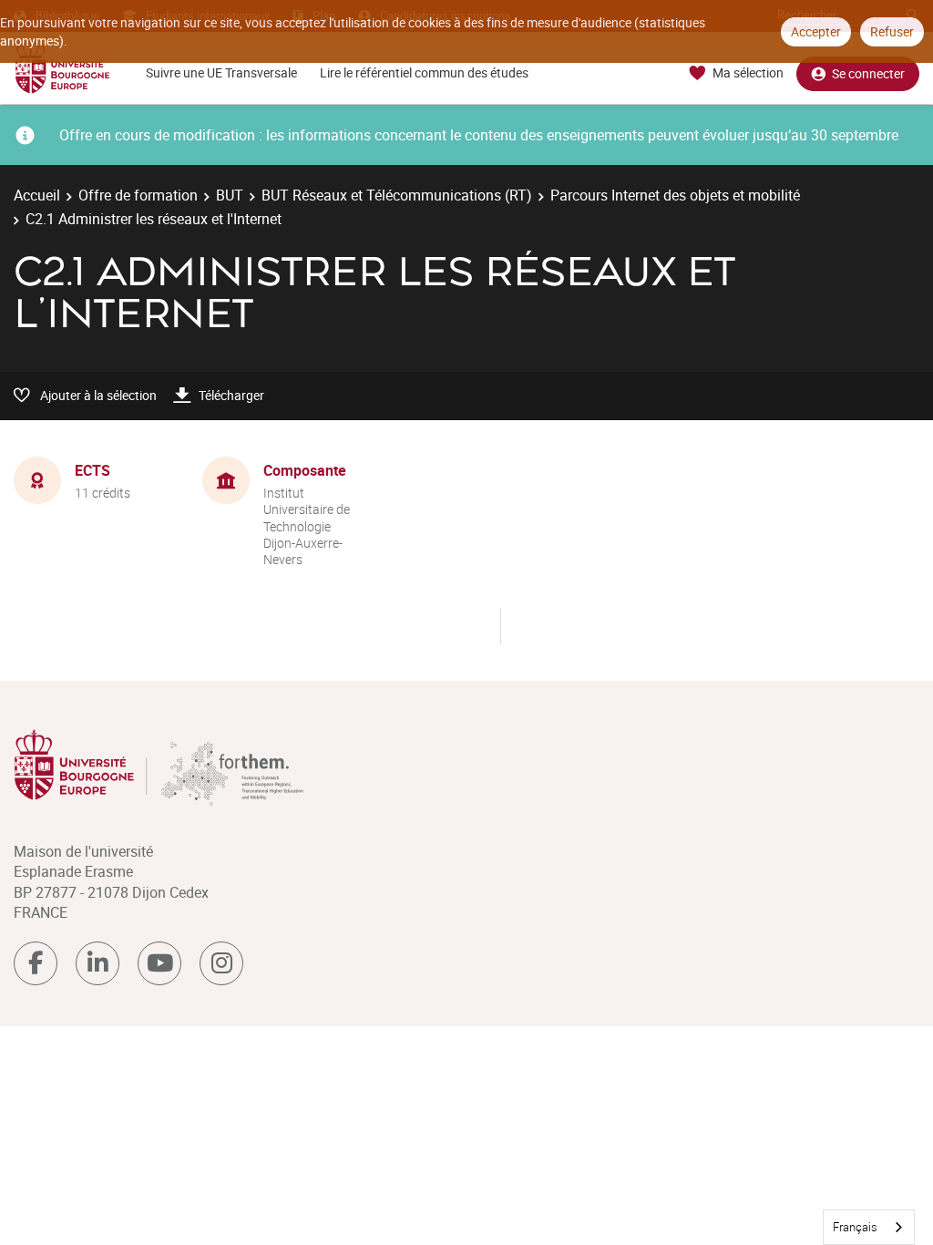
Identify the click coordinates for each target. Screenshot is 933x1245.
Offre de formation (138, 195)
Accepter (816, 31)
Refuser (892, 31)
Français (855, 1227)
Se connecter (868, 73)
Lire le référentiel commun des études (424, 72)
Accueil (37, 195)
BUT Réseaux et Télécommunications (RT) (396, 195)
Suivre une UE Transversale (221, 72)
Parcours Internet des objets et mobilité (675, 195)
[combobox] (869, 1227)
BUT (229, 195)
